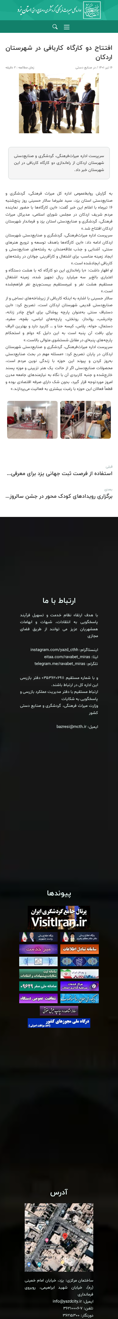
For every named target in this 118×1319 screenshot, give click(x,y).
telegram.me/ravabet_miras (60, 664)
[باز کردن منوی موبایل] (66, 27)
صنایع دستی (83, 67)
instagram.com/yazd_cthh (54, 650)
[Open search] (55, 27)
